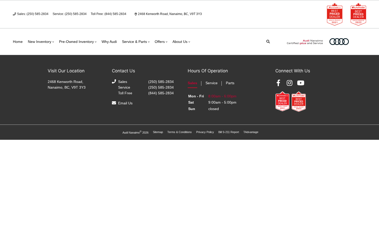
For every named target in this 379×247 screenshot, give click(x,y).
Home (18, 42)
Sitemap (158, 132)
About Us (179, 42)
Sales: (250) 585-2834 (32, 14)
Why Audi (109, 42)
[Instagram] (289, 83)
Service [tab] (211, 83)
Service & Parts (134, 42)
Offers (160, 42)
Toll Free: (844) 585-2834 (108, 14)
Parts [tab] (230, 83)
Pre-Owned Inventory (76, 42)
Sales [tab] (192, 83)
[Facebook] (278, 83)
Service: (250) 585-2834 (70, 14)
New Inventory (39, 42)
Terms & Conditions (179, 132)
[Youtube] (301, 83)
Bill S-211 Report (228, 132)
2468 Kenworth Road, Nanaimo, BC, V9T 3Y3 (170, 14)
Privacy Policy (205, 132)
